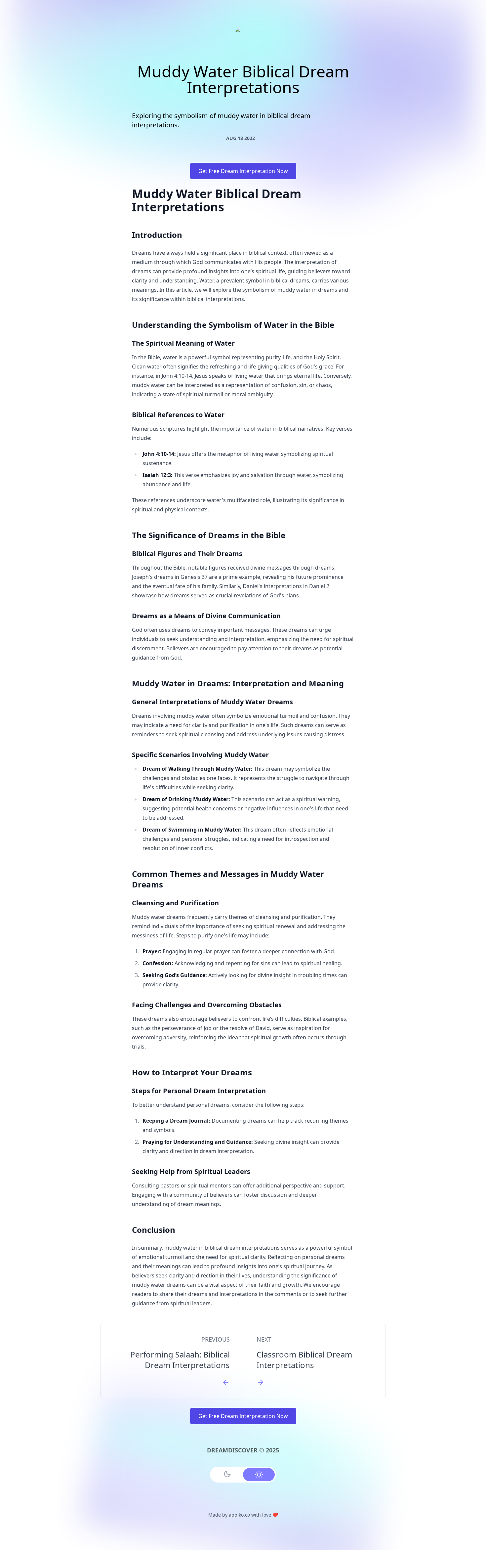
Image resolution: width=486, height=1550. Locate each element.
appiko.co (239, 1515)
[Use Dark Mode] (227, 1474)
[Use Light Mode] (259, 1474)
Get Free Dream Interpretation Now (243, 171)
